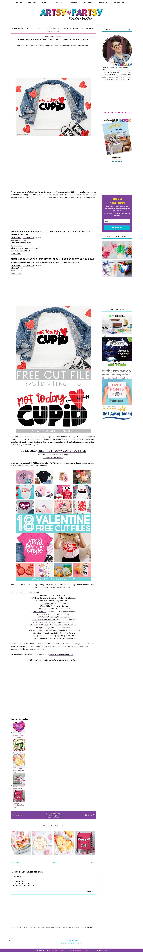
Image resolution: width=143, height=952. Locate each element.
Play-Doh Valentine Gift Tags (46, 636)
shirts (62, 197)
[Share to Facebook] (86, 815)
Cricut (33, 197)
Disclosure (51, 28)
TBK (105, 950)
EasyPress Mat (34, 248)
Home (55, 862)
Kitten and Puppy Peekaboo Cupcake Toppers (47, 630)
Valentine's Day (34, 192)
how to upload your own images (76, 442)
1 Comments (17, 815)
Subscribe (117, 227)
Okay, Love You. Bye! (43, 622)
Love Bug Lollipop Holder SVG (45, 633)
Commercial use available (53, 457)
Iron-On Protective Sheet (20, 251)
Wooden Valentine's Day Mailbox (18, 805)
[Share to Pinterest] (93, 815)
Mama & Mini (45, 606)
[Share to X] (88, 815)
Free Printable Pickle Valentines (19, 753)
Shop (44, 2)
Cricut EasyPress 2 (18, 248)
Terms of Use (71, 940)
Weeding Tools (16, 246)
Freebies (73, 2)
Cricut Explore (28, 237)
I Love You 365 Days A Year (42, 625)
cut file (56, 813)
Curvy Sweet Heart (47, 603)
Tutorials (57, 2)
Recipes (87, 2)
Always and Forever (47, 595)
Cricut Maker (16, 237)
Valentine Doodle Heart (21, 593)
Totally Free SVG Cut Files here (61, 654)
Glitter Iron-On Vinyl (18, 243)
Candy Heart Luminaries (47, 601)
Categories (119, 2)
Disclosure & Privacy (71, 943)
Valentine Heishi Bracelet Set (18, 788)
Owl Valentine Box (45, 609)
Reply (90, 891)
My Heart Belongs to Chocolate (44, 598)
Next (93, 862)
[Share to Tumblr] (91, 815)
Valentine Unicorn (47, 617)
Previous (15, 862)
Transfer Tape (16, 273)
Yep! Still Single (44, 628)
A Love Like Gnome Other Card (43, 620)
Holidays (103, 2)
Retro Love (43, 614)
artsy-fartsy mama (57, 950)
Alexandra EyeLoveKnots (24, 872)
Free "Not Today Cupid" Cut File (62, 450)
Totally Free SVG (53, 815)
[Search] (129, 29)
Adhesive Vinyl (16, 268)
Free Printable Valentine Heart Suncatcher (18, 736)
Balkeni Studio (82, 950)
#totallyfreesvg (38, 649)
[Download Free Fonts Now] (117, 378)
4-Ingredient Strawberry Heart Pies (19, 770)
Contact (32, 2)
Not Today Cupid (39, 611)
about (19, 2)
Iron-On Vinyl (16, 240)
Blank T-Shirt (16, 254)
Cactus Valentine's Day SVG (44, 638)
